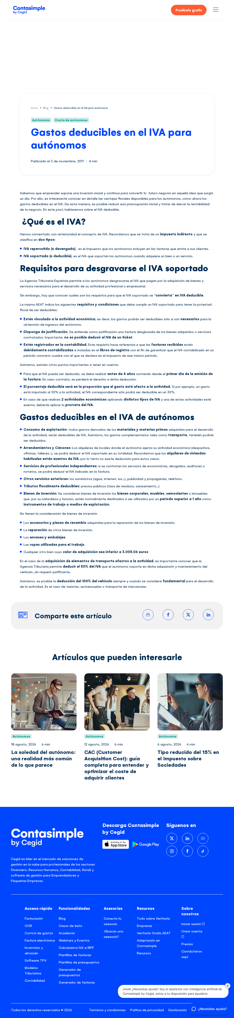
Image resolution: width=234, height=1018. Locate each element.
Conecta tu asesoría (112, 921)
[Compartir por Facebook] (168, 614)
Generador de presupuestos (70, 972)
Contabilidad (35, 980)
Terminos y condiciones (107, 1010)
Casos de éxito (70, 925)
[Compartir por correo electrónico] (148, 614)
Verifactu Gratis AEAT (154, 933)
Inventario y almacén (34, 950)
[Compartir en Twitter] (188, 614)
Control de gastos (39, 933)
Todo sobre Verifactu (153, 918)
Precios (187, 944)
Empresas (144, 925)
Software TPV (36, 960)
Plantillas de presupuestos (79, 962)
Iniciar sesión (191, 923)
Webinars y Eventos (74, 940)
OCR (28, 925)
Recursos (144, 953)
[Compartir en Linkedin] (208, 614)
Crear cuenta (191, 931)
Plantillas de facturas (75, 954)
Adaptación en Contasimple (148, 943)
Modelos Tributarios (33, 970)
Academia (67, 933)
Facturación (34, 918)
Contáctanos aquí (191, 954)
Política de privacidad (147, 1010)
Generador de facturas (77, 982)
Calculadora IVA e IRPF (76, 947)
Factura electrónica (40, 940)
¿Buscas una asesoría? (113, 934)
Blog (62, 918)
